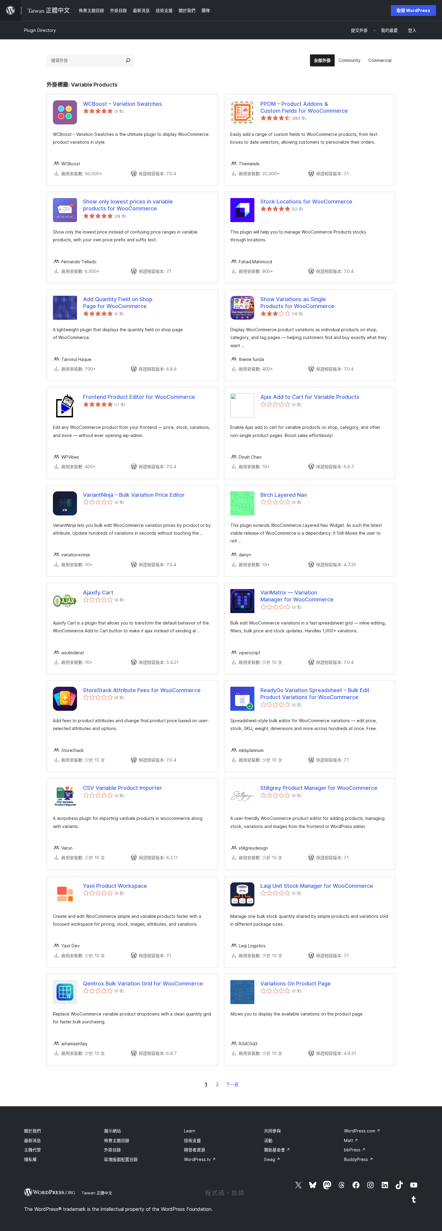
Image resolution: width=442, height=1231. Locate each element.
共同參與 (272, 1130)
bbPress (355, 1149)
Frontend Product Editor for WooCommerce (139, 397)
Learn (189, 1130)
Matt (351, 1140)
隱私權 (30, 1159)
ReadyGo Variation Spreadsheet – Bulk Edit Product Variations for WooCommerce (315, 693)
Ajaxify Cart (98, 592)
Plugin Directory (40, 30)
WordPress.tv (200, 1159)
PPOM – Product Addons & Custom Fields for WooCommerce (304, 107)
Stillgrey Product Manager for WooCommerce (318, 788)
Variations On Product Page (295, 983)
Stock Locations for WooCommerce (306, 201)
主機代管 (32, 1149)
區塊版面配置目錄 (121, 1159)
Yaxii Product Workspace (115, 886)
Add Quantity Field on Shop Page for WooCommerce (117, 302)
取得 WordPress (413, 10)
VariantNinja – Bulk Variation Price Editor (134, 495)
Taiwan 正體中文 (96, 1192)
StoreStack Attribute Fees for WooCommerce (142, 690)
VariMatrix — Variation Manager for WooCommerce (296, 596)
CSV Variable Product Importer (122, 788)
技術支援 (192, 1140)
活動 (268, 1140)
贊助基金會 (277, 1149)
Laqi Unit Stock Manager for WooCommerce (316, 886)
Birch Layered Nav (283, 495)
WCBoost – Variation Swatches (122, 104)
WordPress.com (362, 1130)
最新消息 (32, 1140)
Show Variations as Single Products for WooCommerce (297, 302)
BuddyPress (358, 1159)
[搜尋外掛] (128, 60)
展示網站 (112, 1130)
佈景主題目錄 (116, 1140)
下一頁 (232, 1084)
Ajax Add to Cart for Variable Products (309, 397)
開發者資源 (194, 1149)
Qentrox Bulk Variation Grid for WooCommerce (143, 983)
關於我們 (32, 1130)
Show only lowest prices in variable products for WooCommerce (128, 205)
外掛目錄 (112, 1149)
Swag (272, 1159)
